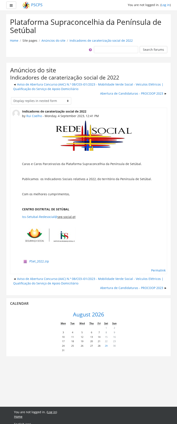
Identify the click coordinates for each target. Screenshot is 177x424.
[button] (89, 49)
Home (14, 40)
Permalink (158, 270)
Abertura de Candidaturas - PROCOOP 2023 (131, 93)
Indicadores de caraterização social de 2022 (101, 40)
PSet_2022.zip (39, 261)
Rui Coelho (34, 116)
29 (106, 345)
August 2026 (88, 314)
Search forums (153, 50)
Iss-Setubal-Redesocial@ (39, 217)
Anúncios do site (53, 40)
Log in (165, 5)
